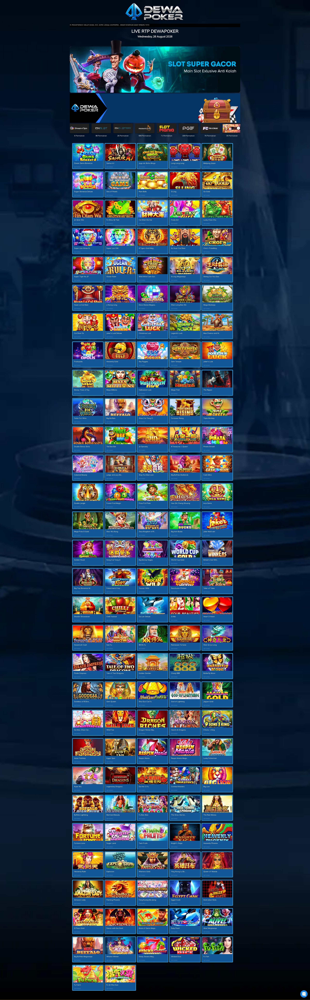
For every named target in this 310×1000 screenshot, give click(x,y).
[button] (238, 128)
